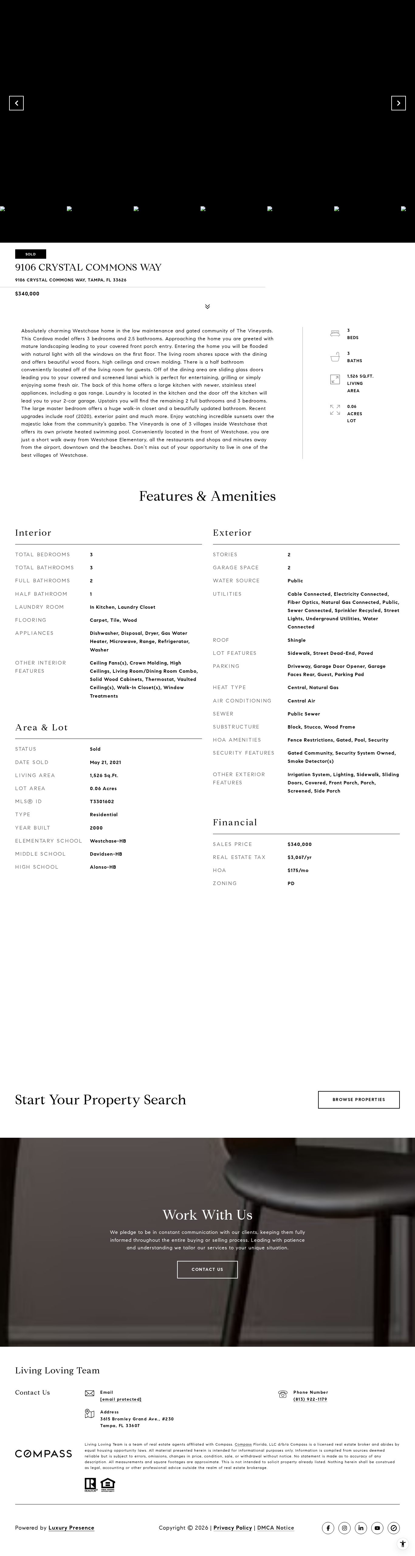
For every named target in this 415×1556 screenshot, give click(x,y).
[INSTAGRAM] (344, 1528)
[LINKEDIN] (361, 1528)
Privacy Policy (233, 1527)
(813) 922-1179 (310, 1399)
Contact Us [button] (207, 1269)
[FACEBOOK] (328, 1528)
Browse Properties (359, 1099)
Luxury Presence (71, 1527)
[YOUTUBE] (377, 1528)
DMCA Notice (275, 1527)
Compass (243, 1444)
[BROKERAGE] (394, 1528)
